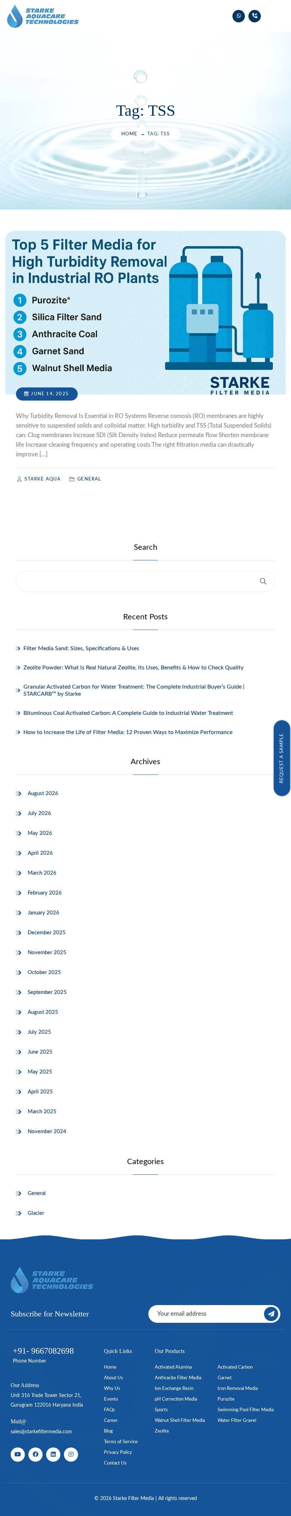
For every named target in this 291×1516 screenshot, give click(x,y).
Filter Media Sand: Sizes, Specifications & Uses (81, 648)
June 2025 (40, 1052)
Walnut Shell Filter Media (180, 1420)
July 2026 (39, 813)
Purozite (226, 1399)
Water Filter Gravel (237, 1420)
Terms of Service (121, 1442)
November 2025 (47, 952)
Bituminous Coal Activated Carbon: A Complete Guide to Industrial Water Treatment (128, 713)
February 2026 (45, 893)
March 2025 (42, 1111)
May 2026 (40, 833)
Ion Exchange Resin (174, 1388)
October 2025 (44, 972)
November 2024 (47, 1131)
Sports (161, 1410)
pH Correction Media (176, 1399)
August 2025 (43, 1012)
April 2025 (40, 1091)
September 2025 (47, 992)
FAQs (109, 1410)
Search (145, 547)
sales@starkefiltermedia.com (41, 1431)
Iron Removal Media (238, 1388)
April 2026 (40, 853)
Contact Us (115, 1463)
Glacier (36, 1213)
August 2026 (43, 793)
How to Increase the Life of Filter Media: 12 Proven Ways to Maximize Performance (127, 732)
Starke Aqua (43, 479)
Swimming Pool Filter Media (246, 1410)
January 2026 (43, 912)
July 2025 (39, 1032)
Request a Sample (282, 758)
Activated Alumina (173, 1367)
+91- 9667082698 (43, 1350)
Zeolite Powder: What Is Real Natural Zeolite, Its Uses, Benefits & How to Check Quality (133, 667)
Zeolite (162, 1431)
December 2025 (47, 932)
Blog (108, 1431)
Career (111, 1420)
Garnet (225, 1378)
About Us (113, 1378)
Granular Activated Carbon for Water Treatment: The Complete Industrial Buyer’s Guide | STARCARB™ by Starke (134, 690)
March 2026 (42, 873)
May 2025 (40, 1072)
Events (111, 1399)
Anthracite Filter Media (178, 1378)
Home (129, 134)
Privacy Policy (118, 1452)
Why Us (112, 1388)
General (37, 1193)
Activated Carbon (235, 1367)
